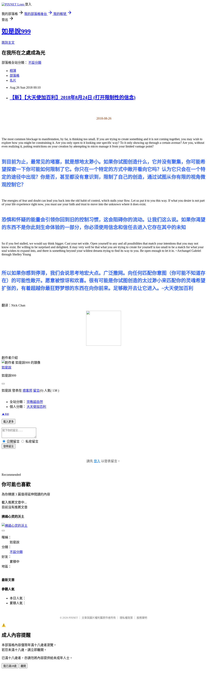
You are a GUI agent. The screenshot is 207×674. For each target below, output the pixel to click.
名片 (13, 80)
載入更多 (8, 421)
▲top (5, 413)
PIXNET (73, 617)
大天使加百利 (36, 406)
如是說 (6, 367)
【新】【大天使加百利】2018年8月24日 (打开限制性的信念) (72, 97)
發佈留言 (8, 446)
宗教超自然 (35, 402)
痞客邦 (27, 390)
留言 (36, 390)
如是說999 (16, 31)
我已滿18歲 (10, 666)
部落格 (14, 75)
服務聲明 (142, 617)
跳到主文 (8, 42)
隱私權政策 (126, 617)
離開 (23, 666)
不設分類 (34, 62)
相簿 (13, 70)
